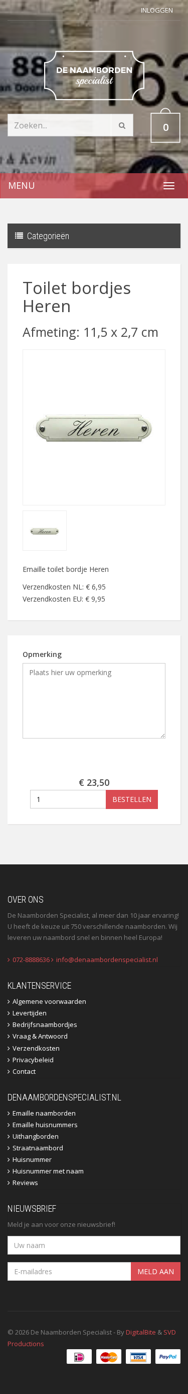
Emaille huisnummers (45, 1124)
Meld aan (155, 1271)
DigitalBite (141, 1332)
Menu (21, 185)
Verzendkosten (36, 1048)
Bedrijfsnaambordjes (45, 1024)
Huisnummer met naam (48, 1171)
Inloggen (157, 10)
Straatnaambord (38, 1147)
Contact (24, 1071)
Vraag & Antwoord (40, 1036)
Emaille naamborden (44, 1113)
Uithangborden (36, 1136)
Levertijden (30, 1012)
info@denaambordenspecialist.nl (107, 959)
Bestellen (131, 799)
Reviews (25, 1182)
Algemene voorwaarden (49, 1001)
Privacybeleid (33, 1059)
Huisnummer (32, 1159)
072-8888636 (31, 959)
